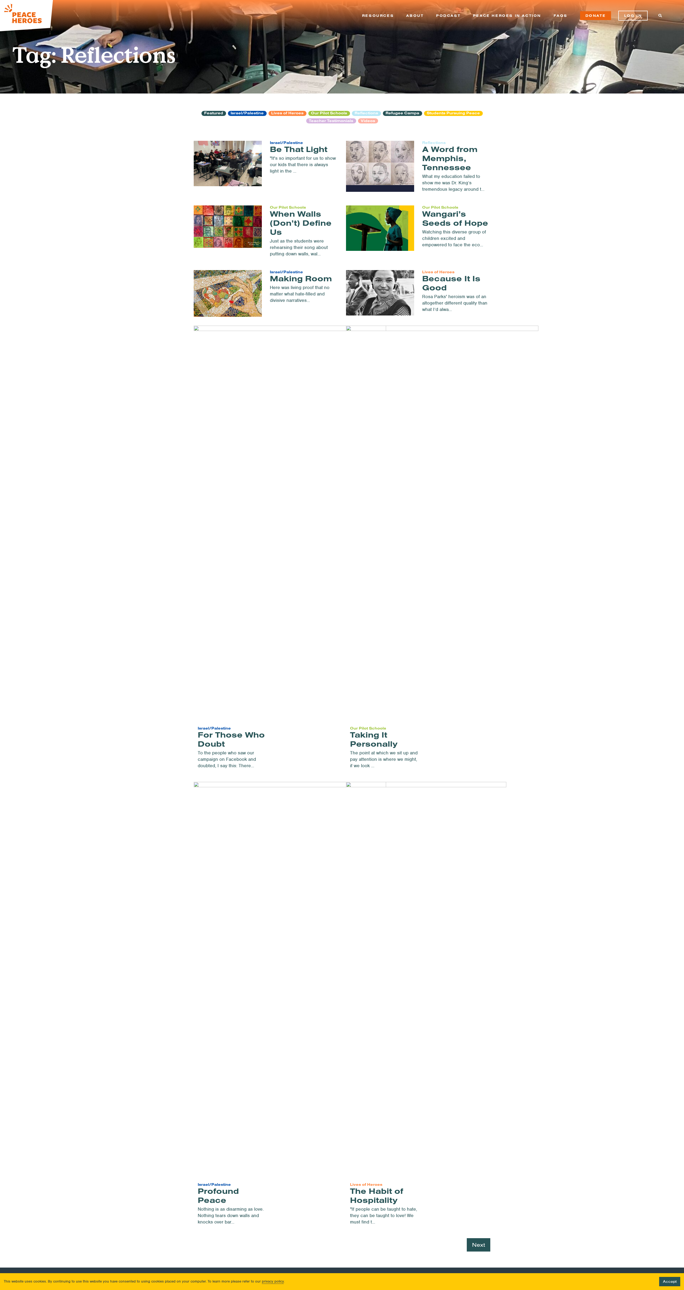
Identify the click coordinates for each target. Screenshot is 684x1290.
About (414, 15)
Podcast (448, 15)
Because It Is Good (451, 283)
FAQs (561, 15)
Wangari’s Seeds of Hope (455, 218)
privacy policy (273, 1281)
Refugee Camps (402, 113)
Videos (368, 120)
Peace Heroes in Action (507, 15)
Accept (670, 1281)
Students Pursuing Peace (453, 113)
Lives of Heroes (287, 113)
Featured (213, 113)
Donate (595, 15)
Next (478, 1244)
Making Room (301, 278)
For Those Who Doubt (231, 739)
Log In (633, 15)
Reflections (366, 113)
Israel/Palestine (247, 113)
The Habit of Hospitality (376, 1195)
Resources (378, 15)
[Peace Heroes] (26, 15)
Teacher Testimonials (331, 120)
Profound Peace (218, 1195)
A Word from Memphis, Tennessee (449, 158)
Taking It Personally (374, 739)
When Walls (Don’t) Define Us (301, 223)
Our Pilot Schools (329, 113)
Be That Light (298, 149)
